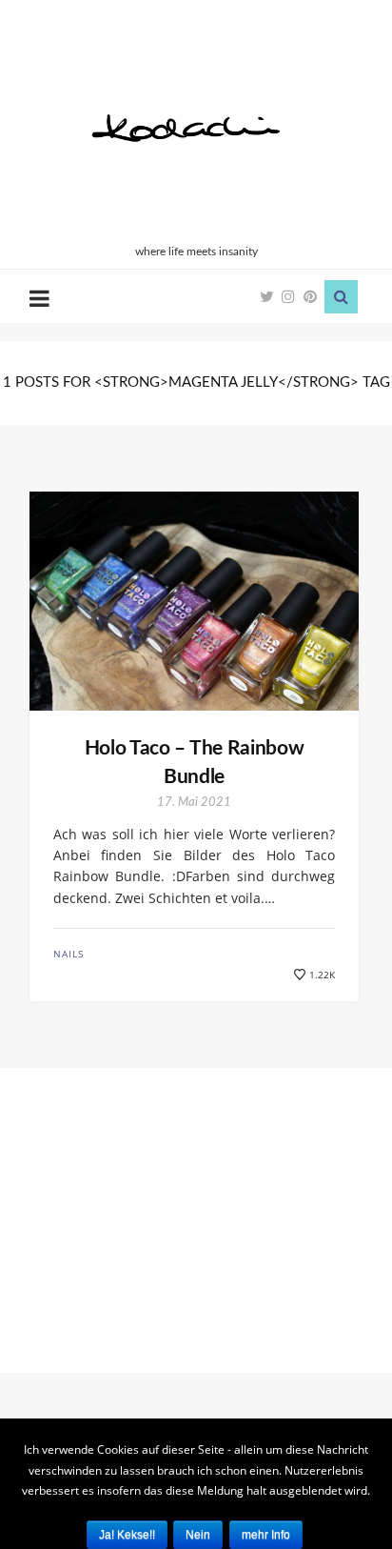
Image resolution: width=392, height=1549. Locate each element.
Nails (68, 953)
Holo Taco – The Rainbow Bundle (194, 762)
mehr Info (266, 1534)
